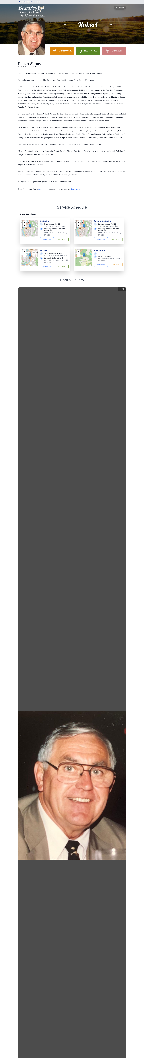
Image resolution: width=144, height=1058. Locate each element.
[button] (30, 226)
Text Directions (47, 239)
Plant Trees (61, 239)
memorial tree (43, 189)
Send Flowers (116, 265)
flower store (75, 189)
